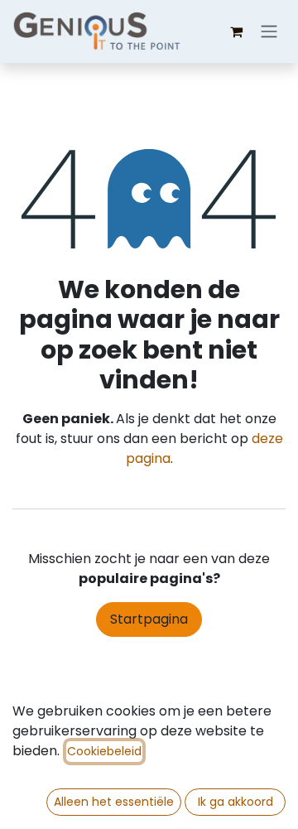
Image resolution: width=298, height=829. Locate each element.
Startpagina (149, 619)
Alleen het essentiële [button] (114, 801)
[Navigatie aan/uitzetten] (269, 32)
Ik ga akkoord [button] (235, 801)
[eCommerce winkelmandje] (235, 31)
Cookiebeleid (104, 751)
